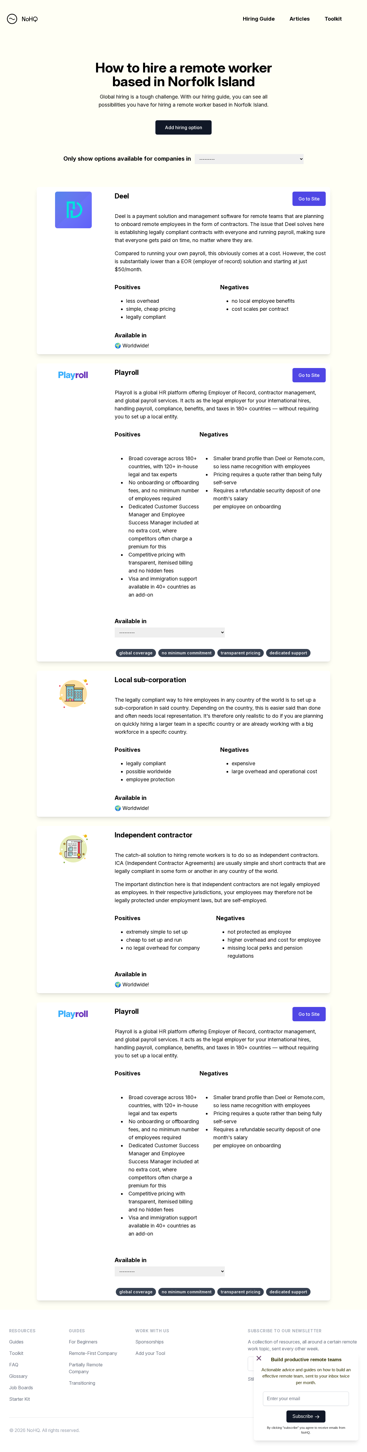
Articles (300, 19)
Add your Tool (150, 1353)
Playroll (127, 372)
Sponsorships (149, 1342)
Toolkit (333, 19)
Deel (122, 196)
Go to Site (309, 199)
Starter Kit (19, 1399)
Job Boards (21, 1387)
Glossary (18, 1376)
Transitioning (82, 1383)
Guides (16, 1342)
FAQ (13, 1365)
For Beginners (83, 1342)
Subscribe (304, 1416)
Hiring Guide (259, 19)
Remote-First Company (93, 1353)
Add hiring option (183, 127)
